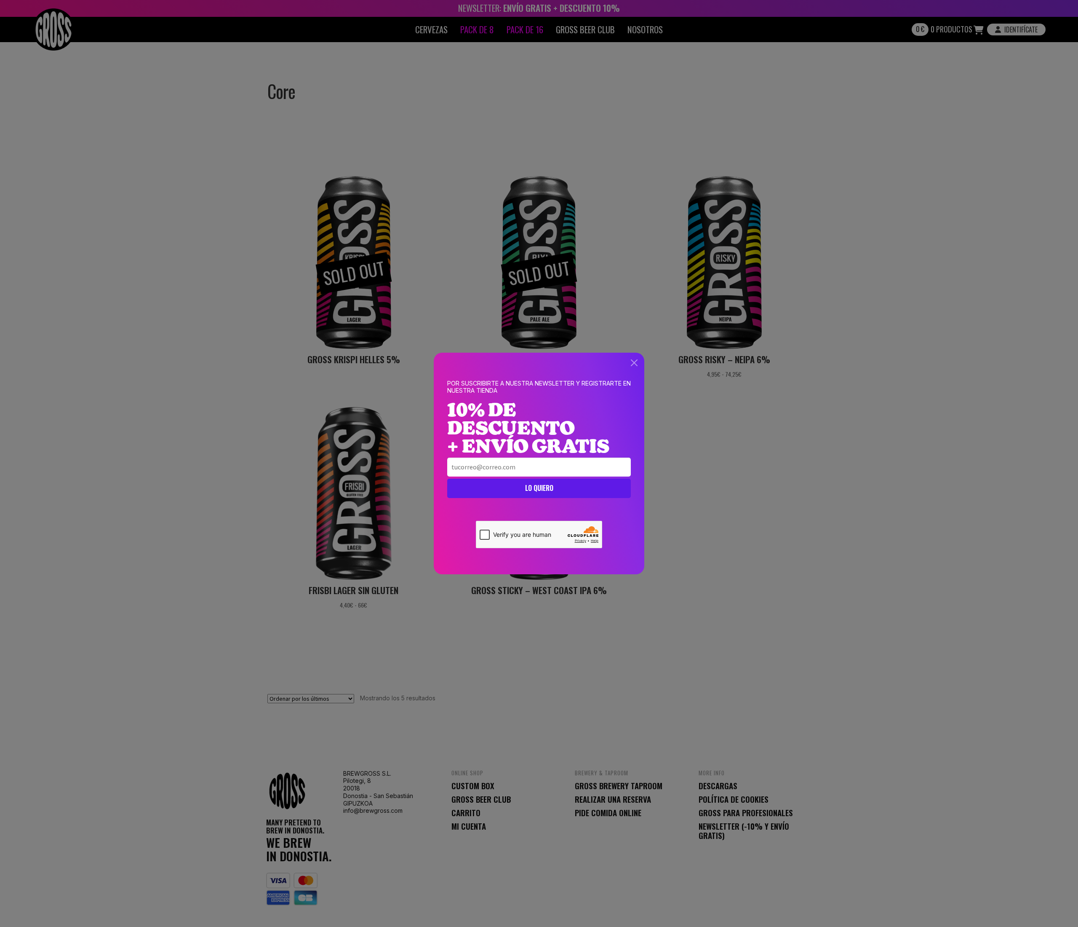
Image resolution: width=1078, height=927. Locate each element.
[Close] (634, 363)
